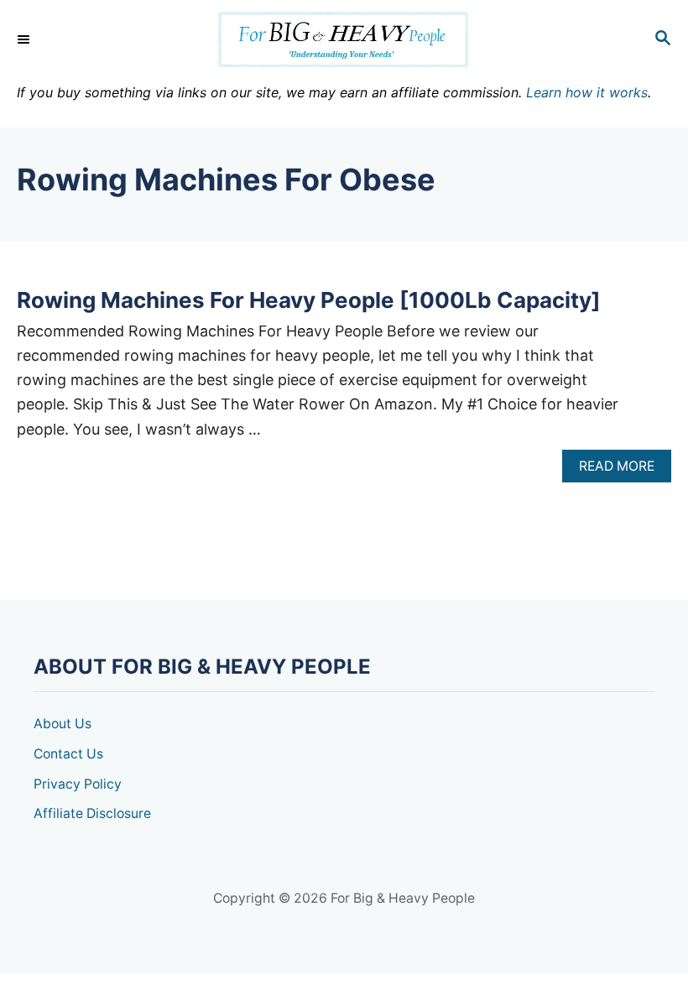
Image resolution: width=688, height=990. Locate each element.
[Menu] (25, 39)
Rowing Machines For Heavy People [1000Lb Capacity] (309, 300)
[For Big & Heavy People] (344, 40)
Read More (622, 470)
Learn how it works (587, 92)
